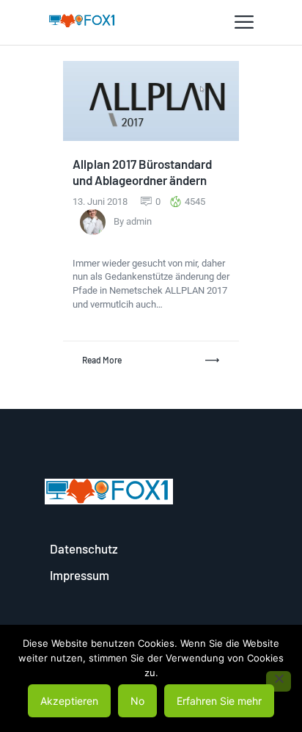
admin (139, 221)
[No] (278, 681)
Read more (102, 360)
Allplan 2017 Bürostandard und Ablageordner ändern (142, 171)
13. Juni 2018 (101, 201)
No (137, 701)
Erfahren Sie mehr (219, 701)
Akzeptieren (69, 701)
